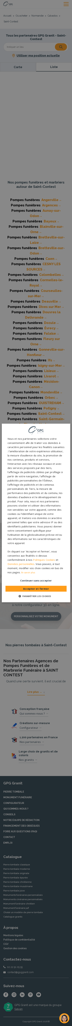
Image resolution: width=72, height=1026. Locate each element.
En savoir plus (28, 572)
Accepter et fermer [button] (36, 588)
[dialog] (36, 513)
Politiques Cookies (44, 559)
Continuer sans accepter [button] (36, 580)
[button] (36, 596)
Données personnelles (21, 564)
